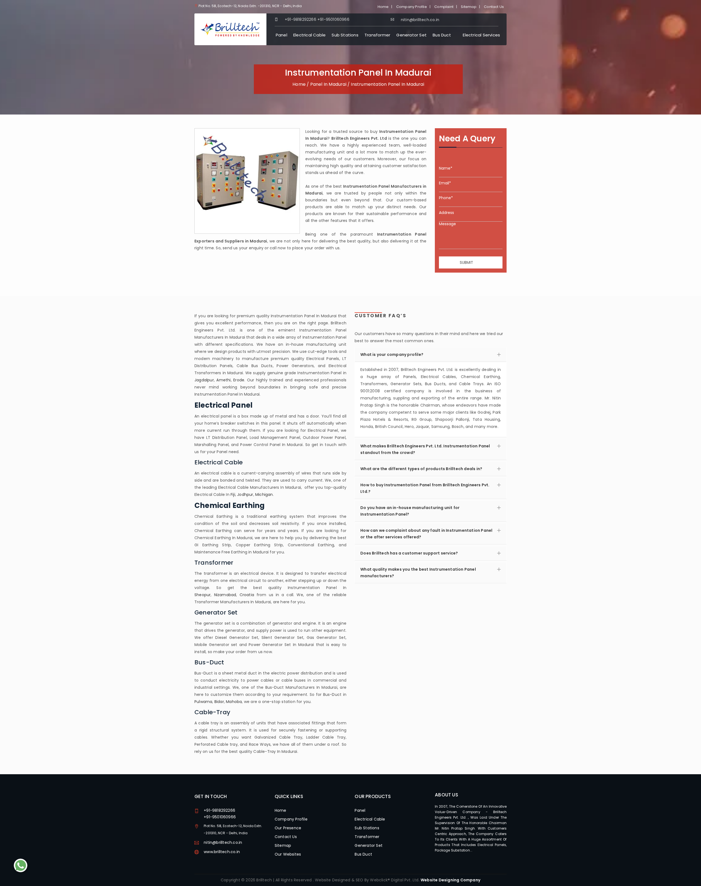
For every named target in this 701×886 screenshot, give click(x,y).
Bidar (219, 701)
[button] (430, 399)
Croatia (247, 595)
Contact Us (494, 6)
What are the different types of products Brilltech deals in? (421, 468)
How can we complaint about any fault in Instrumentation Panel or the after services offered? (426, 534)
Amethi (223, 380)
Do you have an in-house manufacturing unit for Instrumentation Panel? (409, 511)
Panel (281, 35)
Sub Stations (345, 35)
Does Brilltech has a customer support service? (409, 553)
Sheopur (202, 595)
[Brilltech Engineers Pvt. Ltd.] (230, 29)
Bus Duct (442, 35)
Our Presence (288, 828)
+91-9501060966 (333, 19)
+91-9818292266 (300, 19)
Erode (238, 380)
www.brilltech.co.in (222, 851)
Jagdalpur (204, 380)
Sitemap (468, 6)
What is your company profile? (391, 354)
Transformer (377, 35)
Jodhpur (245, 494)
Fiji (233, 494)
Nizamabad (225, 595)
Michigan (264, 494)
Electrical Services (481, 35)
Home (383, 6)
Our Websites (288, 854)
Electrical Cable (309, 35)
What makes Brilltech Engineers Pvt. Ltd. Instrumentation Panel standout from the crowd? (425, 449)
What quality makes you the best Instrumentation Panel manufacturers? (418, 573)
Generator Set (411, 35)
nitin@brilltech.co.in (223, 842)
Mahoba (234, 701)
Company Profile (411, 6)
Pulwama (203, 701)
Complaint (443, 6)
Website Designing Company (450, 880)
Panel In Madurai (328, 84)
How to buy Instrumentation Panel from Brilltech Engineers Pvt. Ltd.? (424, 488)
